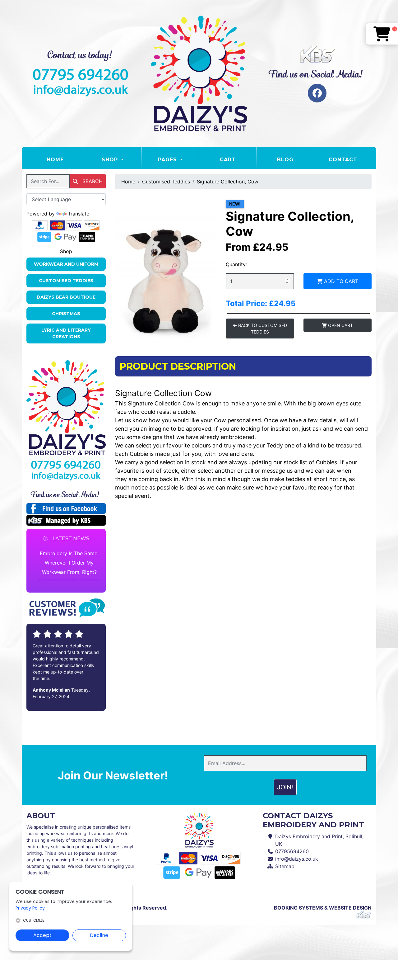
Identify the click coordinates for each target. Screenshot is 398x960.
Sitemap (284, 866)
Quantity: (236, 264)
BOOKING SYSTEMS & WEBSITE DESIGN (323, 908)
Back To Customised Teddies (262, 328)
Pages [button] (168, 160)
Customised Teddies (66, 280)
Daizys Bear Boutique (66, 297)
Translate (78, 213)
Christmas (66, 313)
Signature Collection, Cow (227, 181)
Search (92, 181)
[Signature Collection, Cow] (165, 267)
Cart (228, 160)
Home (65, 159)
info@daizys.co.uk (296, 859)
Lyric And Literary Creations (66, 333)
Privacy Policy (30, 908)
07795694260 (292, 851)
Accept (42, 935)
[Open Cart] (381, 33)
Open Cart (340, 325)
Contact (343, 160)
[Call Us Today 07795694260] (66, 465)
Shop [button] (111, 160)
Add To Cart (340, 281)
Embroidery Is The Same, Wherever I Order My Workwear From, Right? (69, 562)
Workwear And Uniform (66, 264)
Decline (99, 935)
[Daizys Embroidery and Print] (199, 73)
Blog (285, 160)
